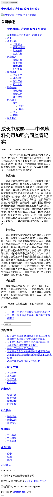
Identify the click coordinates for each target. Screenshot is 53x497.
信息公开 (11, 100)
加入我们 (11, 118)
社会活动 (17, 97)
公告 (15, 103)
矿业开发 (17, 69)
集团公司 (6, 429)
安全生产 (17, 93)
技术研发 (17, 66)
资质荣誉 (17, 53)
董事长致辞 (19, 47)
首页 (9, 38)
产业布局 (11, 56)
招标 (21, 106)
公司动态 (17, 75)
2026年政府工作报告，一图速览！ (24, 361)
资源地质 (17, 60)
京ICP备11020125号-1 (35, 481)
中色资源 (11, 435)
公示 (15, 112)
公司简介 (17, 44)
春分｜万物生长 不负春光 (20, 348)
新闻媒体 (11, 72)
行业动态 (17, 84)
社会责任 (11, 87)
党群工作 (17, 81)
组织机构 (17, 50)
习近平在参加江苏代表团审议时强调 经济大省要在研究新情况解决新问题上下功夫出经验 (29, 354)
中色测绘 (11, 438)
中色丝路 (11, 441)
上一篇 (28, 312)
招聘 (15, 115)
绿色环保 (17, 90)
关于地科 (11, 41)
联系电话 (6, 465)
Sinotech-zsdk (19, 492)
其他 (21, 109)
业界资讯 (17, 78)
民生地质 (17, 63)
